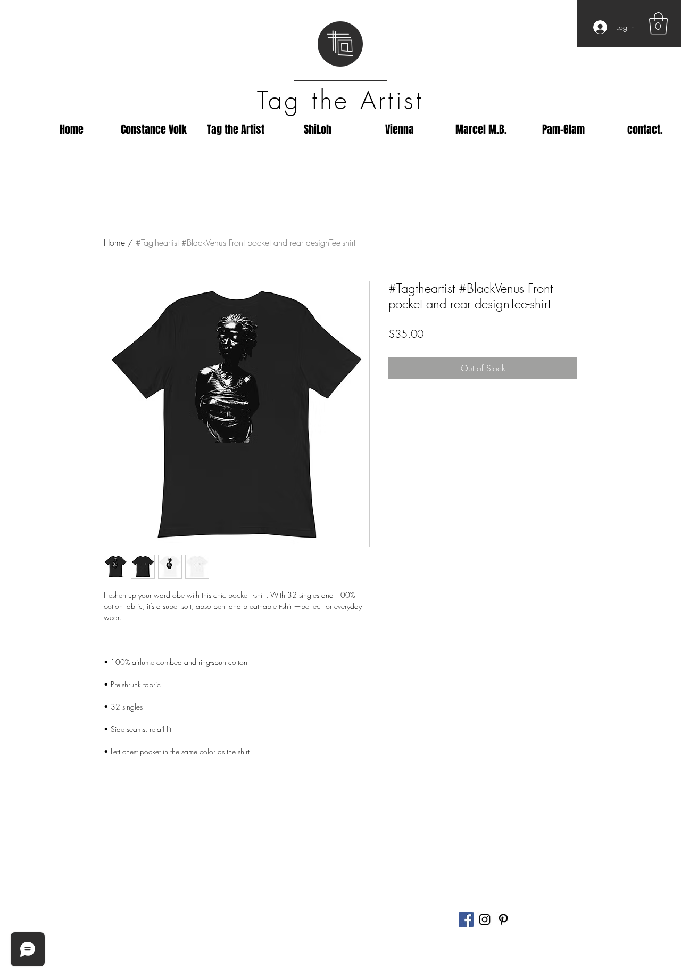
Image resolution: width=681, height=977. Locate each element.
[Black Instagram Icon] (484, 919)
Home (114, 242)
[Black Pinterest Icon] (503, 919)
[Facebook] (466, 919)
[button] (658, 23)
